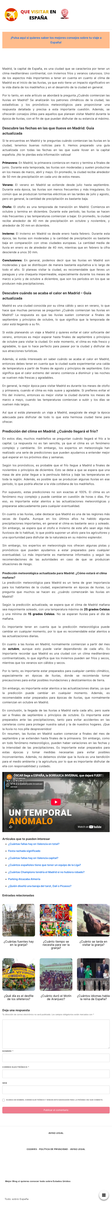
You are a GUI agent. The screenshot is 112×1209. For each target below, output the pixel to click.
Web (4, 1083)
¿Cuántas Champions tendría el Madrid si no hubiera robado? (46, 872)
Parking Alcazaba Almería (24, 879)
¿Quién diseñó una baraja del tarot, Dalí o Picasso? (39, 886)
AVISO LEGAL (56, 1133)
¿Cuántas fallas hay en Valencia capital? (33, 858)
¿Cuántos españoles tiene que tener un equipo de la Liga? (44, 864)
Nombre (7, 1051)
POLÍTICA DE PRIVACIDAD (53, 1149)
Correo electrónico (15, 1067)
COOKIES (32, 1149)
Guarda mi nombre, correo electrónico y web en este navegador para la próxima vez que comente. (54, 1100)
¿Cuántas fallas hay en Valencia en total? (34, 843)
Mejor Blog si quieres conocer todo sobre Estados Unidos (38, 1181)
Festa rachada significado (24, 850)
